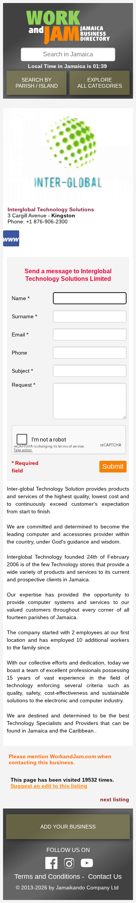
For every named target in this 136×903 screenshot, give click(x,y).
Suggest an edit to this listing (49, 786)
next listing (114, 799)
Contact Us (105, 876)
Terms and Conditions (47, 876)
